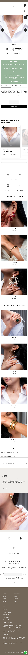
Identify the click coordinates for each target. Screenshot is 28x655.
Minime (4, 596)
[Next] (25, 30)
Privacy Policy (6, 619)
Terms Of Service (6, 616)
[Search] (24, 11)
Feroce (4, 598)
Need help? (5, 109)
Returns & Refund (7, 612)
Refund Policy (6, 617)
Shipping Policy (21, 109)
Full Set (15, 603)
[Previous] (2, 30)
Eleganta (5, 599)
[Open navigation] (3, 5)
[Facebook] (12, 582)
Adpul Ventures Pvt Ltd (18, 652)
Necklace (16, 599)
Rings (15, 601)
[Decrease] (10, 102)
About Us (5, 609)
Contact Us (5, 611)
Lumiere (4, 601)
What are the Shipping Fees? (9, 456)
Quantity (14, 99)
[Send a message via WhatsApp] (25, 652)
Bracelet (15, 596)
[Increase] (17, 102)
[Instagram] (14, 582)
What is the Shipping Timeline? (9, 452)
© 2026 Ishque (8, 652)
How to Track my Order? (7, 463)
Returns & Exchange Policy (13, 109)
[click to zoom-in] (25, 17)
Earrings (16, 598)
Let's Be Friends (2, 574)
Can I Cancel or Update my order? (10, 460)
